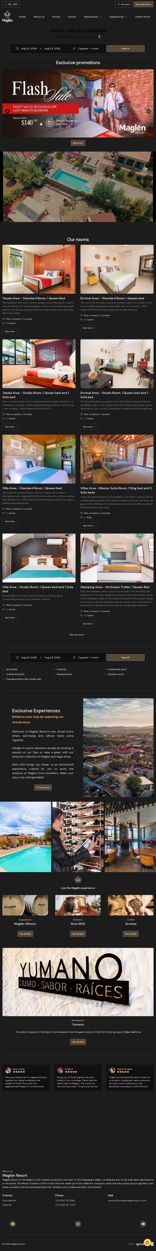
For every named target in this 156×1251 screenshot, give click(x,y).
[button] (78, 48)
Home (22, 16)
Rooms (56, 16)
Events (72, 16)
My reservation (143, 4)
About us (39, 16)
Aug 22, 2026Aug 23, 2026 (40, 48)
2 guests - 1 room (88, 48)
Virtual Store (42, 787)
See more (12, 332)
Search (125, 48)
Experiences (117, 16)
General (6, 1204)
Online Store (142, 16)
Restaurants (91, 16)
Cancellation (9, 1200)
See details (25, 933)
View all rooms (76, 634)
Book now (78, 143)
